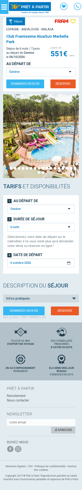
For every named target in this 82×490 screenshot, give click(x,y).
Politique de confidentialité (50, 466)
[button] (41, 299)
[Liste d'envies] (63, 7)
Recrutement (16, 396)
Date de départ (25, 255)
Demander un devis (25, 83)
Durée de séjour (27, 219)
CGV (30, 466)
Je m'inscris (63, 430)
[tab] (41, 299)
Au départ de (18, 64)
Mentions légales (16, 466)
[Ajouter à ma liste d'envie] (73, 21)
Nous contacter (18, 400)
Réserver (63, 83)
